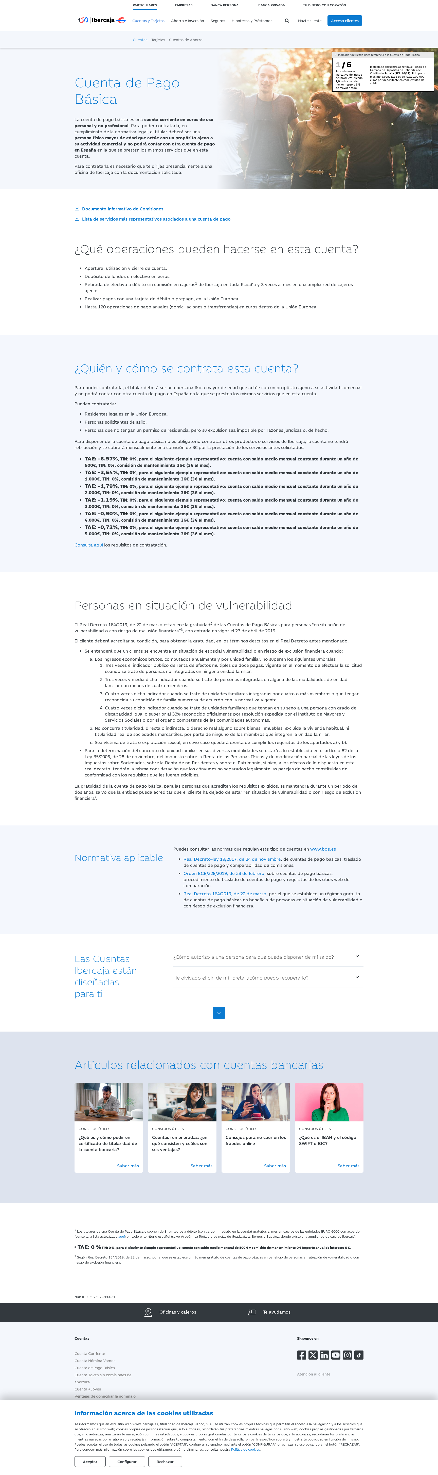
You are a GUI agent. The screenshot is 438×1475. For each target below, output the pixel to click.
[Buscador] (288, 20)
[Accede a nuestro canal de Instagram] (347, 1356)
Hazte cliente (309, 20)
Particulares (145, 5)
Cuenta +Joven (88, 1388)
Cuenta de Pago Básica (95, 1367)
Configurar (127, 1461)
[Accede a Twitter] (313, 1356)
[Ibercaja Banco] (102, 19)
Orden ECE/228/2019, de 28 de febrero (224, 873)
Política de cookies (245, 1449)
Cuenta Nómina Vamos (95, 1360)
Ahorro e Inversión (187, 20)
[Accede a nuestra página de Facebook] (301, 1356)
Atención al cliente (313, 1374)
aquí (121, 1236)
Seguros (218, 20)
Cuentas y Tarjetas (148, 20)
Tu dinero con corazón (324, 5)
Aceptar (90, 1461)
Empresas (184, 5)
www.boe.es (323, 849)
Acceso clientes (345, 20)
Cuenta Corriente (90, 1353)
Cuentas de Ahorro (186, 39)
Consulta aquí (89, 545)
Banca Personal (225, 5)
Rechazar (165, 1461)
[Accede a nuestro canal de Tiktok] (358, 1356)
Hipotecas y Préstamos (252, 20)
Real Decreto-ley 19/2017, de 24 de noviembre (232, 859)
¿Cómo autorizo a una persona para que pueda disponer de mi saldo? (253, 956)
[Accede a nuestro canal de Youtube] (335, 1356)
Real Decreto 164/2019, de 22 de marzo (225, 893)
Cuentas (140, 39)
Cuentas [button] (82, 1338)
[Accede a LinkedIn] (324, 1356)
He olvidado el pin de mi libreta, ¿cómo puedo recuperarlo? (240, 977)
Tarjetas (158, 39)
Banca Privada (271, 5)
